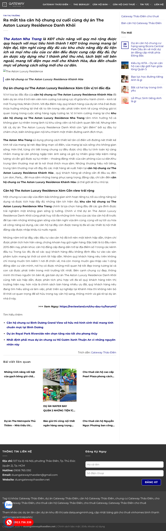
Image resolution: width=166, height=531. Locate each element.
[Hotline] (9, 522)
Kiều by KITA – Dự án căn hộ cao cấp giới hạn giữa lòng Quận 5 (147, 66)
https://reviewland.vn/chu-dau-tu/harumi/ (88, 306)
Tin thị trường (11, 15)
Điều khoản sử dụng (93, 526)
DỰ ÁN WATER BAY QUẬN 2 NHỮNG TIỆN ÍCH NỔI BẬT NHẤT (59, 409)
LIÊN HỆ (159, 4)
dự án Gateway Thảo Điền (61, 498)
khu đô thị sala (58, 512)
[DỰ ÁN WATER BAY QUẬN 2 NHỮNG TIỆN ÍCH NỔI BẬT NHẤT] (59, 384)
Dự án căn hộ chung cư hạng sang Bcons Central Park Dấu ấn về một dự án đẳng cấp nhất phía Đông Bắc (147, 49)
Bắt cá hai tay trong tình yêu (146, 89)
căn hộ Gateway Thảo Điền (97, 498)
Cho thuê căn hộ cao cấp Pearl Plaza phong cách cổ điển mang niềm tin (98, 374)
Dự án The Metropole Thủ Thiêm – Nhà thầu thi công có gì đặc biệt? (20, 423)
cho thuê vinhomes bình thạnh (139, 512)
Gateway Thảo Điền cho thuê (140, 16)
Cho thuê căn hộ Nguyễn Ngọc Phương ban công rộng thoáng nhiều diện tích (98, 423)
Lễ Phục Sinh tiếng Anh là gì (146, 100)
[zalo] (8, 505)
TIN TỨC (144, 4)
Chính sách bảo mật (68, 526)
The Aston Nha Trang (22, 39)
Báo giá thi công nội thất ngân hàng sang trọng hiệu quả (59, 423)
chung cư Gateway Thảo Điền (134, 498)
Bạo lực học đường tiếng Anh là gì (147, 78)
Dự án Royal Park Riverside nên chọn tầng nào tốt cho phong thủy (52, 333)
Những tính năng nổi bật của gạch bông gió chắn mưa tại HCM (19, 374)
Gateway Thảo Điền (103, 352)
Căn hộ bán (100, 4)
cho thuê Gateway (95, 503)
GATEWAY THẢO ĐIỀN (55, 4)
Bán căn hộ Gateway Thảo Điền (141, 23)
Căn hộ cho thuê (124, 4)
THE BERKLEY (81, 4)
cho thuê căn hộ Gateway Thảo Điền (59, 503)
